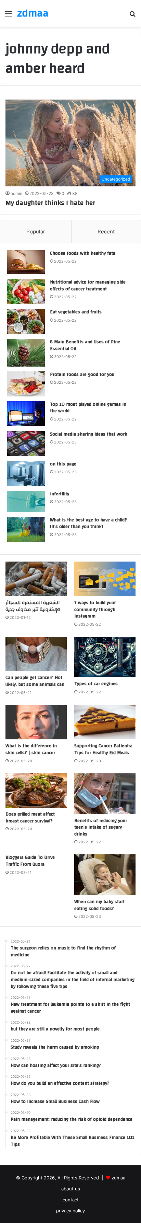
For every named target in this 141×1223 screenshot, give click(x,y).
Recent (106, 231)
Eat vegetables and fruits (76, 312)
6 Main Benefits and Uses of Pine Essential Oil (85, 345)
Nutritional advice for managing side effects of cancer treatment (88, 285)
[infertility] (26, 501)
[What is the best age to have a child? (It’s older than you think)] (26, 529)
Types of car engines (96, 683)
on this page (63, 464)
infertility (59, 493)
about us (70, 1188)
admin (16, 193)
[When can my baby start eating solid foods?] (105, 874)
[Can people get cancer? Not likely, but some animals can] (36, 654)
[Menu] (8, 16)
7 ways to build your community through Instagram (95, 609)
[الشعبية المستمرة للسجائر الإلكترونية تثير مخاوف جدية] (36, 579)
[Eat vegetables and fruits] (26, 321)
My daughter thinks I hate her (50, 202)
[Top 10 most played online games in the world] (26, 413)
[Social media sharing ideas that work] (26, 443)
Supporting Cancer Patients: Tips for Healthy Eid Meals (103, 749)
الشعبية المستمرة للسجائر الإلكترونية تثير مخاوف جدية (32, 606)
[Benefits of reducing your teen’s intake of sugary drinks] (105, 793)
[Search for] (132, 16)
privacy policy (70, 1210)
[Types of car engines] (105, 657)
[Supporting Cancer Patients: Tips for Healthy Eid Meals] (105, 722)
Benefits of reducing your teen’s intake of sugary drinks (100, 827)
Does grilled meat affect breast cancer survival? (30, 818)
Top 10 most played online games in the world (88, 408)
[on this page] (26, 473)
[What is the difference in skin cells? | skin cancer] (36, 722)
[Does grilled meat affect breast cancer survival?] (36, 790)
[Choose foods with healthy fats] (26, 262)
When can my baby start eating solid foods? (99, 905)
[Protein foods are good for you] (26, 383)
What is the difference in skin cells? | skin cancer (31, 749)
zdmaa (118, 1177)
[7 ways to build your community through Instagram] (105, 579)
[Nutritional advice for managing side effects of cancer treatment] (26, 291)
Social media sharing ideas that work (88, 434)
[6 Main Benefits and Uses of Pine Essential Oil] (26, 352)
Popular (35, 231)
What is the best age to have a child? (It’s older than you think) (88, 523)
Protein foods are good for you (82, 374)
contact (71, 1199)
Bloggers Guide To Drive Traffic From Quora (30, 861)
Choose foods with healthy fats (82, 253)
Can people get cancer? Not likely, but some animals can (34, 681)
